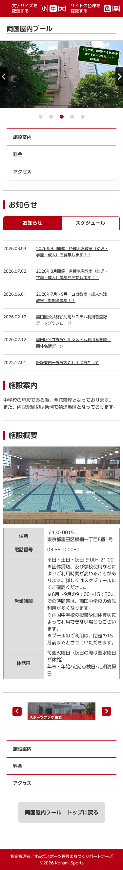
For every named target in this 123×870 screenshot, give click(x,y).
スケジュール (90, 222)
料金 (17, 154)
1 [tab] (41, 117)
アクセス (22, 172)
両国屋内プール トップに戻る (61, 812)
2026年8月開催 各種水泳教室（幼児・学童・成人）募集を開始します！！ (72, 274)
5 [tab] (83, 117)
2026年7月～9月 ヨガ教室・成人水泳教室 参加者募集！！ (71, 297)
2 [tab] (51, 117)
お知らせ (32, 222)
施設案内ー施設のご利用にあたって (67, 362)
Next (119, 76)
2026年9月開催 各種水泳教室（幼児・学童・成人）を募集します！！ (72, 251)
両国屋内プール (29, 28)
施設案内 (22, 137)
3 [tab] (62, 117)
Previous (4, 76)
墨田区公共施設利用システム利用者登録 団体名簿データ (73, 342)
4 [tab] (72, 117)
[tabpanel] (61, 74)
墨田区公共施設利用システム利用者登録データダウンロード (71, 320)
